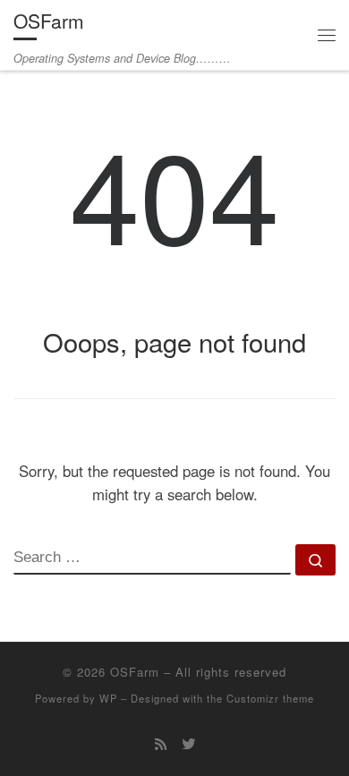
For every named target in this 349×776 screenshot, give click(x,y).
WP (108, 698)
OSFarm (134, 671)
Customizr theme (270, 698)
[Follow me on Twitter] (188, 744)
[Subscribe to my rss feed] (160, 744)
